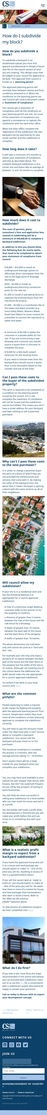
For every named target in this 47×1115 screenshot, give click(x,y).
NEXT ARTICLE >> (35, 1011)
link (22, 982)
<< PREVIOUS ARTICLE (10, 1011)
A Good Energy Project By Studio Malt (14, 1103)
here (18, 685)
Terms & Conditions (26, 1093)
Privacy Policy (8, 1093)
